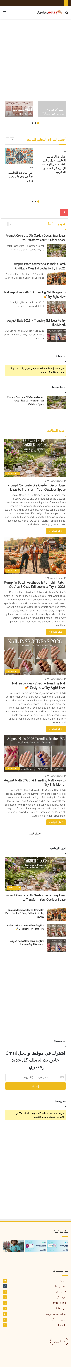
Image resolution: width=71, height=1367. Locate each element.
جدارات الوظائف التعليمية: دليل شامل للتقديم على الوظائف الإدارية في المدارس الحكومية (54, 164)
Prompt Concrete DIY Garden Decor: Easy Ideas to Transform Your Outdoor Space (25, 401)
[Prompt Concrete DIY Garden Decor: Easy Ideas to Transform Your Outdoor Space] (56, 250)
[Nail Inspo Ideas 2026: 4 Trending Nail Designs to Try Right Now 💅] (56, 307)
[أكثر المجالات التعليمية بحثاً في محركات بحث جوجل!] (19, 156)
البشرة (63, 1280)
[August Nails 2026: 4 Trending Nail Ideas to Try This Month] (56, 335)
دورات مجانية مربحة (56, 1314)
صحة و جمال (59, 1286)
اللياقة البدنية (59, 1325)
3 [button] (32, 123)
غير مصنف (61, 1291)
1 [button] (38, 123)
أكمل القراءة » (56, 531)
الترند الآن (61, 1297)
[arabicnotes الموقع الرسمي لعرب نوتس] (48, 12)
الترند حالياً (61, 1308)
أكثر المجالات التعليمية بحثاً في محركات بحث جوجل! (20, 176)
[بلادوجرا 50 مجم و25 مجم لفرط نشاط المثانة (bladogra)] (57, 1246)
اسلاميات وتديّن (58, 1319)
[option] (52, 109)
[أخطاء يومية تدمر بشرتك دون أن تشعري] (19, 109)
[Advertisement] (35, 58)
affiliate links (59, 1302)
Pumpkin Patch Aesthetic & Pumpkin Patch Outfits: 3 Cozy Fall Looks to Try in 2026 (35, 584)
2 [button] (35, 123)
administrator (56, 480)
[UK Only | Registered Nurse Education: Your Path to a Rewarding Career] (13, 1246)
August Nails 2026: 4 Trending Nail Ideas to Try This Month (27, 942)
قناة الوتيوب (59, 1341)
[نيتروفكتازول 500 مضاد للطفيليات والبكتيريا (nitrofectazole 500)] (35, 1246)
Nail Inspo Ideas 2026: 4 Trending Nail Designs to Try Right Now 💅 (39, 685)
